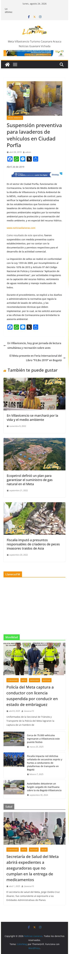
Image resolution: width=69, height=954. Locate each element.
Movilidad (34, 680)
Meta (24, 680)
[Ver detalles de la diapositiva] (34, 53)
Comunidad (12, 680)
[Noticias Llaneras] (7, 64)
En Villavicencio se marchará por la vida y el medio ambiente (32, 417)
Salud (44, 849)
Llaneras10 (29, 711)
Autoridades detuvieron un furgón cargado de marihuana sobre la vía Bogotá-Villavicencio (44, 787)
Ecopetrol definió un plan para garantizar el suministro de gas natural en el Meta (30, 479)
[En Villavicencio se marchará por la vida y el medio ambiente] (34, 380)
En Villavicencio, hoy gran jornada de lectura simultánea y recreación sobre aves (34, 345)
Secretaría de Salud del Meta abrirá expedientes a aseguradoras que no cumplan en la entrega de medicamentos (32, 868)
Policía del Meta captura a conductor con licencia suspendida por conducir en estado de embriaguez (32, 695)
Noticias (46, 680)
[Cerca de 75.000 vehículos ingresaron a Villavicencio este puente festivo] (14, 741)
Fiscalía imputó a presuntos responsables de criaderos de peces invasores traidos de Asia (33, 544)
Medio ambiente (15, 118)
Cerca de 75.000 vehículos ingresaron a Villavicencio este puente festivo (43, 739)
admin (28, 152)
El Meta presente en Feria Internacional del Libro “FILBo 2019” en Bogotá (35, 358)
